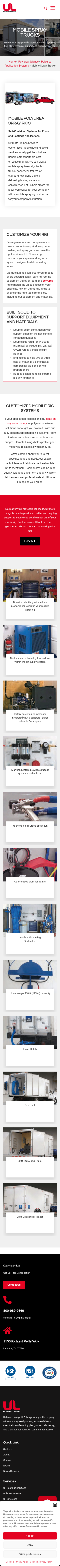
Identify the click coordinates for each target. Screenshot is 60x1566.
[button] (55, 1504)
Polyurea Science (28, 61)
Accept (30, 1535)
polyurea (48, 280)
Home (12, 61)
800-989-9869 (13, 1310)
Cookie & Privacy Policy (17, 1561)
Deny (30, 1544)
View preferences (30, 1554)
